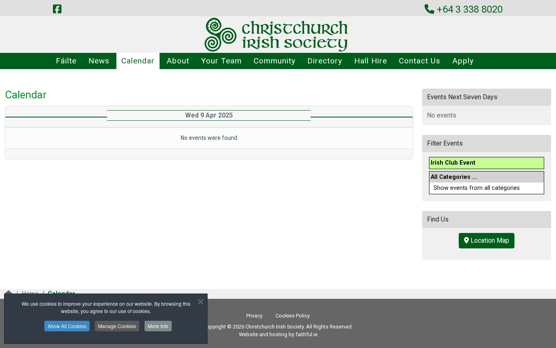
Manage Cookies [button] (117, 325)
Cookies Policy (293, 316)
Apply (463, 60)
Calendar (138, 60)
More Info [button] (158, 325)
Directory (324, 60)
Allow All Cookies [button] (67, 325)
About (177, 60)
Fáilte (66, 60)
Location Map (489, 240)
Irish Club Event (453, 162)
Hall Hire (370, 60)
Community (275, 60)
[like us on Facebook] (57, 9)
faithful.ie (306, 334)
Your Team (221, 60)
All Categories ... (454, 177)
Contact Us (419, 60)
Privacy (254, 316)
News (98, 60)
